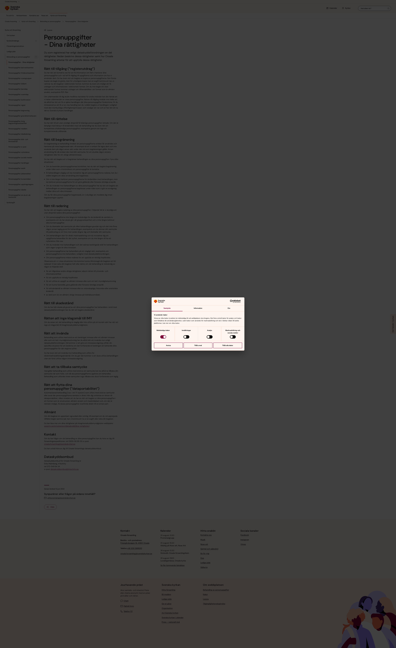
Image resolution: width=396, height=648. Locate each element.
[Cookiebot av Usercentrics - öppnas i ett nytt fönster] (233, 301)
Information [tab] (198, 308)
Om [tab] (229, 308)
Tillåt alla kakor (227, 345)
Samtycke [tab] (167, 308)
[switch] (186, 337)
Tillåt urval (198, 345)
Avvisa (168, 345)
